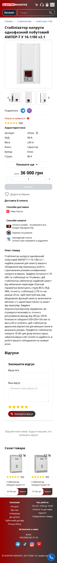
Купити (28, 186)
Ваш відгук (14, 383)
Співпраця (14, 513)
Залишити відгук (23, 414)
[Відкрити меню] (52, 4)
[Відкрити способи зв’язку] (51, 557)
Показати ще (25, 164)
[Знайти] (51, 12)
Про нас (15, 510)
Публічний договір (14, 520)
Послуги (15, 506)
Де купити (15, 517)
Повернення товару (42, 516)
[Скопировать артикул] (37, 133)
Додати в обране (20, 194)
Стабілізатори (24, 21)
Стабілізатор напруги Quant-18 (40, 483)
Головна (9, 21)
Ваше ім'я (13, 370)
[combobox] (36, 12)
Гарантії (42, 512)
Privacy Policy (14, 524)
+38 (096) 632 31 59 (28, 537)
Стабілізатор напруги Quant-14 (15, 483)
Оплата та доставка (42, 509)
